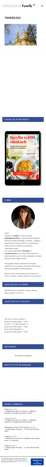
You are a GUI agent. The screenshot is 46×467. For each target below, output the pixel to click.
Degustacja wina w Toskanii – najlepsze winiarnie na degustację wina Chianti (20, 412)
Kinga (6, 409)
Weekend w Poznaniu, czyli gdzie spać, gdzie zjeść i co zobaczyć (22, 439)
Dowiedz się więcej (22, 461)
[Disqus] (23, 88)
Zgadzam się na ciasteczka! (37, 462)
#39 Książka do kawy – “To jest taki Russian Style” (21, 430)
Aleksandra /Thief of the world (16, 427)
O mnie (13, 276)
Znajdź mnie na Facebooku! (17, 301)
